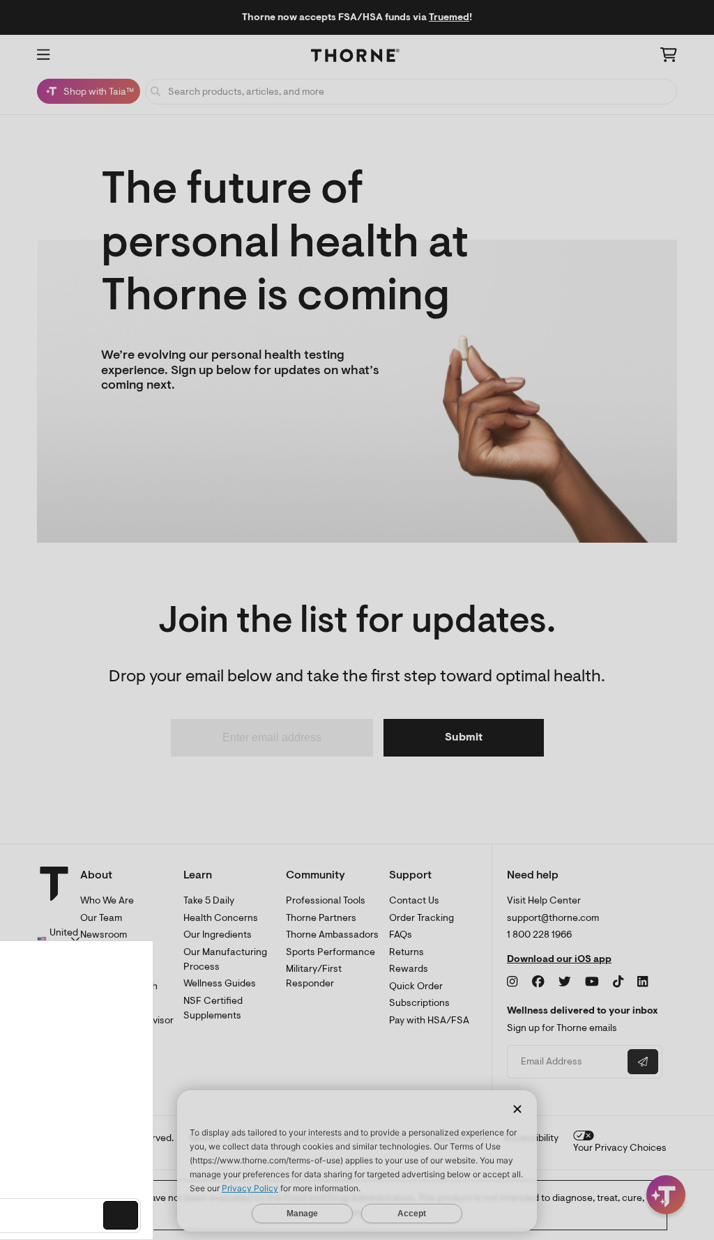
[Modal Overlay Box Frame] (143, 1090)
